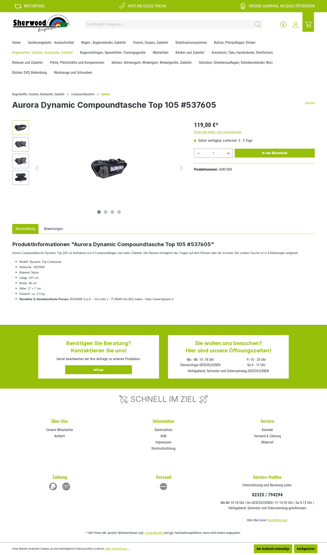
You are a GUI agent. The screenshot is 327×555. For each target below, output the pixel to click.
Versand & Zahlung (267, 436)
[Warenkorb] (308, 24)
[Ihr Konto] (295, 24)
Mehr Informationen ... (118, 548)
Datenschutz (163, 430)
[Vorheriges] (36, 168)
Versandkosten (154, 533)
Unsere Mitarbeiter (59, 430)
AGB (163, 436)
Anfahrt (59, 436)
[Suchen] (257, 24)
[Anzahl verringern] (198, 153)
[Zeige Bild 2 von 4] (105, 212)
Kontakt (267, 430)
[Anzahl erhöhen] (228, 153)
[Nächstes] (181, 168)
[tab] (25, 229)
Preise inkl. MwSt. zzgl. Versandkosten (218, 132)
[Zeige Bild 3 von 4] (112, 212)
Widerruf (267, 442)
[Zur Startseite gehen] (41, 23)
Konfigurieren (306, 549)
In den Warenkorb (274, 153)
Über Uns (59, 421)
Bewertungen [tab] (53, 229)
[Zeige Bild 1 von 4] (99, 212)
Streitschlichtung (163, 448)
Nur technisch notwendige (273, 549)
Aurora (310, 103)
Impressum (163, 442)
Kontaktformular (277, 520)
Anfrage (98, 369)
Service (267, 421)
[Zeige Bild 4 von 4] (119, 212)
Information (163, 421)
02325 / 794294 (267, 494)
